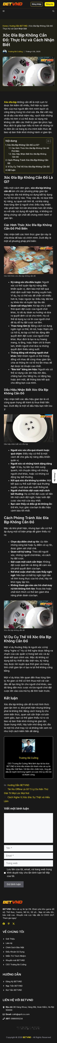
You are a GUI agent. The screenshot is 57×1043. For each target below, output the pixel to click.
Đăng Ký (49, 4)
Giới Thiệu (10, 939)
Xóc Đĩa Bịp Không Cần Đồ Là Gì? (23, 145)
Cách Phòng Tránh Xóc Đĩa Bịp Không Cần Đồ (28, 162)
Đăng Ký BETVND (14, 981)
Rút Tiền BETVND (14, 990)
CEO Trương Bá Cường (16, 964)
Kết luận (11, 170)
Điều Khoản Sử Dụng (15, 951)
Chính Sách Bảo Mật (15, 947)
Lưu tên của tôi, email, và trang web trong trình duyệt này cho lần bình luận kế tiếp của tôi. (29, 872)
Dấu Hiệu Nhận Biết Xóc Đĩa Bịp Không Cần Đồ (29, 155)
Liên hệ (9, 943)
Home (5, 26)
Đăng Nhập (36, 4)
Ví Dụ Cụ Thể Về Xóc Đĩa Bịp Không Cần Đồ (29, 166)
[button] (53, 11)
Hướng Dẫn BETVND (18, 26)
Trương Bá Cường (15, 51)
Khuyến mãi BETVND (15, 960)
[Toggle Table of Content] (47, 141)
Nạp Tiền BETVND (14, 986)
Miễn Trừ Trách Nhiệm (16, 956)
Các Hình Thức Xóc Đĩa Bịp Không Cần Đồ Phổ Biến (30, 149)
